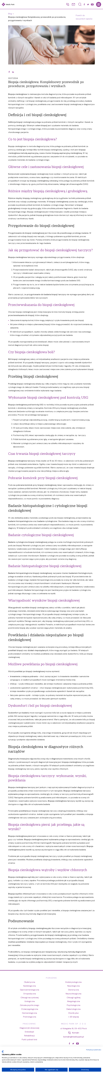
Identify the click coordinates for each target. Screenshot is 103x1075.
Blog (10, 13)
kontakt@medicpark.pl (73, 1037)
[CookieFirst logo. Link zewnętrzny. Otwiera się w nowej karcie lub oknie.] (3, 1051)
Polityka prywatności (93, 1050)
